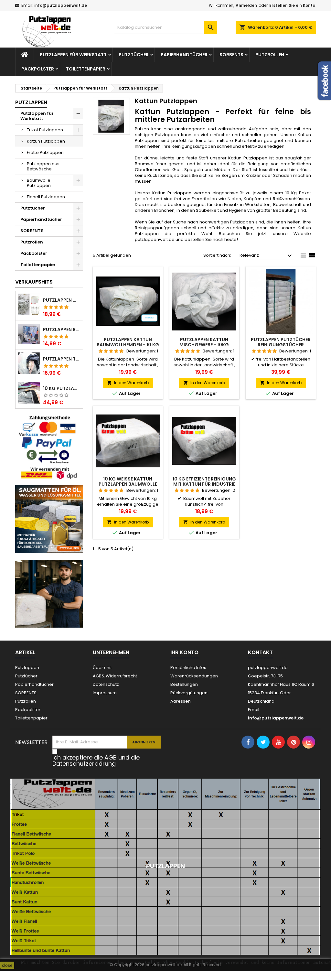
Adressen (180, 701)
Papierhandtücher (184, 54)
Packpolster (37, 69)
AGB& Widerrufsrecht (115, 676)
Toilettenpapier (85, 69)
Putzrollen (269, 54)
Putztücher (134, 54)
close (7, 965)
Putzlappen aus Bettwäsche (43, 166)
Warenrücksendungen (194, 676)
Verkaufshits (34, 282)
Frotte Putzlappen (45, 152)
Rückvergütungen (189, 693)
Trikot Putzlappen (45, 130)
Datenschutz (106, 684)
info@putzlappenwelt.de (60, 5)
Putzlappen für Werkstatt (73, 54)
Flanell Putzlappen (46, 197)
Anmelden (246, 5)
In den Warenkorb (128, 382)
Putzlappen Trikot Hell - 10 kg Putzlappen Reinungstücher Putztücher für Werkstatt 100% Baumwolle (61, 358)
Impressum (105, 693)
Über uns (102, 667)
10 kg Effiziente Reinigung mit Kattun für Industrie (204, 481)
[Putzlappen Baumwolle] (49, 593)
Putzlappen (31, 102)
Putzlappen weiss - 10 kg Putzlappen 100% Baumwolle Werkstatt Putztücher (61, 300)
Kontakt (260, 652)
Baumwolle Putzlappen (39, 183)
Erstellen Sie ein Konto (292, 5)
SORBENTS (231, 54)
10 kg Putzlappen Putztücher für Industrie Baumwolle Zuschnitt (61, 388)
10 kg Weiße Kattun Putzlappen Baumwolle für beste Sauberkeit (128, 484)
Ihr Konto (184, 652)
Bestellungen (184, 684)
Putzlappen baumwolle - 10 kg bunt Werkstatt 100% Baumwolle (61, 329)
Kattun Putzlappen (46, 141)
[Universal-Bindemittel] (49, 519)
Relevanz (267, 256)
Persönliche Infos (188, 667)
